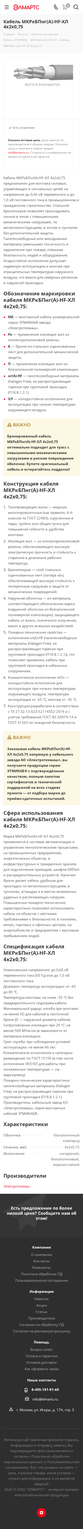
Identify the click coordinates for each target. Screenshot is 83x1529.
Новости (41, 1298)
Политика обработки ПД (41, 1274)
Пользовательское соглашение (41, 1280)
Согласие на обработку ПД (41, 1324)
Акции (41, 1305)
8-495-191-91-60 (45, 1389)
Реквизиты (41, 1267)
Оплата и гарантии (42, 1356)
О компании (41, 1254)
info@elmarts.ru (18, 152)
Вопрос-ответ (41, 1349)
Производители (41, 1318)
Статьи (41, 1311)
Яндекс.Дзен (41, 1512)
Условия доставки (41, 1362)
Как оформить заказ (41, 1368)
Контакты (41, 1261)
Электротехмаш (16, 1186)
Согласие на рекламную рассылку (41, 1331)
